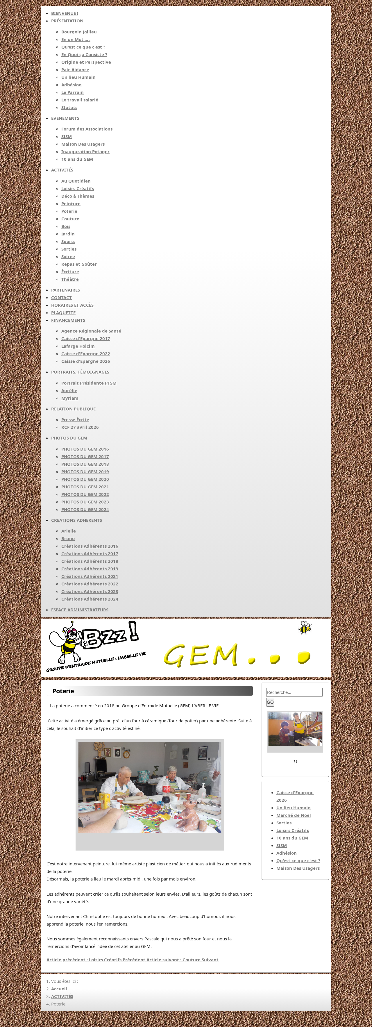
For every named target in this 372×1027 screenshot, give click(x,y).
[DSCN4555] (295, 751)
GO (270, 702)
